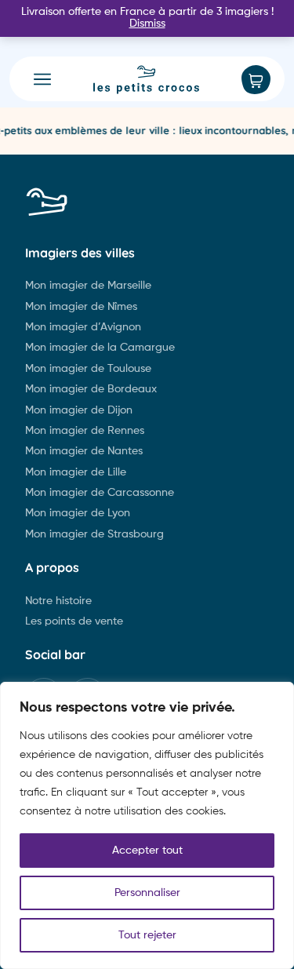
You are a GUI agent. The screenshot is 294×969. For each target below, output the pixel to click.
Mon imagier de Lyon (77, 513)
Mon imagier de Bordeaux (91, 389)
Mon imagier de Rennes (84, 430)
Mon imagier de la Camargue (100, 347)
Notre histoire (58, 601)
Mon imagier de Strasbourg (94, 534)
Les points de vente (74, 621)
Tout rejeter (147, 935)
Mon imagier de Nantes (84, 451)
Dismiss (147, 23)
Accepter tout (147, 850)
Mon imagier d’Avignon (83, 327)
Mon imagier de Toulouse (88, 368)
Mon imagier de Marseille (88, 285)
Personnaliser (147, 892)
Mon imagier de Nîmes (81, 306)
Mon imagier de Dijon (78, 410)
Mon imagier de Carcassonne (99, 492)
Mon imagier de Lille (75, 472)
